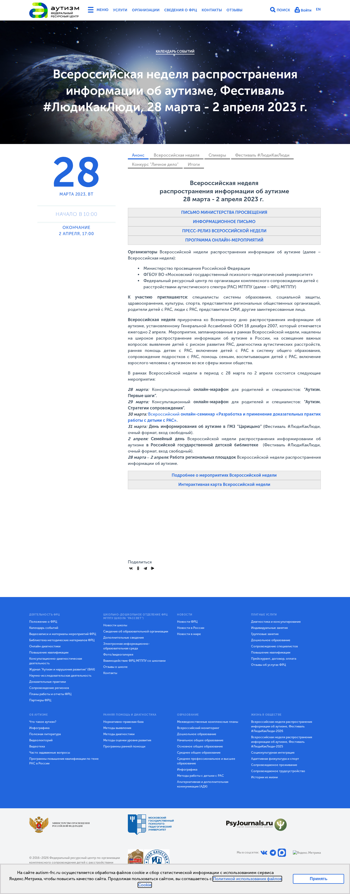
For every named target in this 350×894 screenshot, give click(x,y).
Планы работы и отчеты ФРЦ (50, 694)
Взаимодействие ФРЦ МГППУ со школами (134, 660)
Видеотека (37, 746)
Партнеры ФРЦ (40, 700)
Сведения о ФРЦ (180, 10)
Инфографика (39, 728)
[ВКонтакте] (131, 568)
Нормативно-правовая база (123, 722)
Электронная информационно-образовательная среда (126, 646)
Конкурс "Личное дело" (155, 164)
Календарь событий (175, 51)
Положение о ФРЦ (43, 621)
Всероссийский (164, 414)
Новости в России (190, 628)
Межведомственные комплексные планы (207, 722)
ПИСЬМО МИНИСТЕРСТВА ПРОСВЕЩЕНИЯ (224, 212)
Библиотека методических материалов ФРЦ (62, 640)
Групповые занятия (265, 634)
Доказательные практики (47, 682)
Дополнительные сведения (123, 637)
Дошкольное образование (270, 640)
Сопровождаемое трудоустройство (278, 771)
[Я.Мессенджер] (152, 568)
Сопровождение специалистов (274, 646)
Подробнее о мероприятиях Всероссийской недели (224, 475)
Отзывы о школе (115, 667)
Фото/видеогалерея (118, 654)
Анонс (138, 155)
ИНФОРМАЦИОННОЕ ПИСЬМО (224, 221)
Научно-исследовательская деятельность (60, 675)
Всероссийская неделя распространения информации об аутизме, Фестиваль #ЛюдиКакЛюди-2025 (281, 741)
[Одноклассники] (138, 568)
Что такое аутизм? (42, 722)
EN (318, 9)
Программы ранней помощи (124, 746)
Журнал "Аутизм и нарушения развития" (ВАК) (62, 669)
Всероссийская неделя (176, 155)
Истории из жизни (264, 777)
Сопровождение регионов (49, 688)
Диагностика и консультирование (276, 621)
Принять (318, 879)
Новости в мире (189, 634)
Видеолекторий (41, 740)
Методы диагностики (119, 734)
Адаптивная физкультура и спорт (275, 759)
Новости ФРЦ (187, 621)
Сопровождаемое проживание (274, 765)
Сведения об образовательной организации (135, 631)
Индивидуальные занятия (269, 628)
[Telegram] (145, 568)
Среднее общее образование (199, 752)
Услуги (120, 10)
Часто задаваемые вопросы (49, 752)
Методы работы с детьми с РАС (200, 775)
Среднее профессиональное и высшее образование (206, 761)
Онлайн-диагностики (44, 646)
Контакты (212, 10)
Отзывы (234, 10)
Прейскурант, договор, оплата (273, 658)
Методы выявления (117, 728)
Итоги (194, 164)
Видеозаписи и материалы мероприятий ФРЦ (62, 634)
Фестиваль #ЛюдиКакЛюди (262, 155)
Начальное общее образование (200, 740)
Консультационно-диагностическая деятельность (55, 661)
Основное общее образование (200, 746)
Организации (146, 10)
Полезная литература (45, 734)
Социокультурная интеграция (272, 752)
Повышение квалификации (48, 652)
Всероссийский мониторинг (198, 728)
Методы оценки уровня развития (127, 740)
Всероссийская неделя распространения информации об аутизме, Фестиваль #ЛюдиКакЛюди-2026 (281, 726)
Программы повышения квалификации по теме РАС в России (64, 761)
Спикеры (217, 155)
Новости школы (115, 625)
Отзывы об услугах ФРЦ (268, 665)
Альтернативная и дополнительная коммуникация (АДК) (202, 784)
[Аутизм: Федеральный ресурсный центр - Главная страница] (54, 10)
